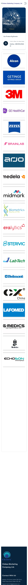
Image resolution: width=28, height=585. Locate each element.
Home (4, 29)
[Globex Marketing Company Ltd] (11, 3)
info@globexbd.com (14, 584)
